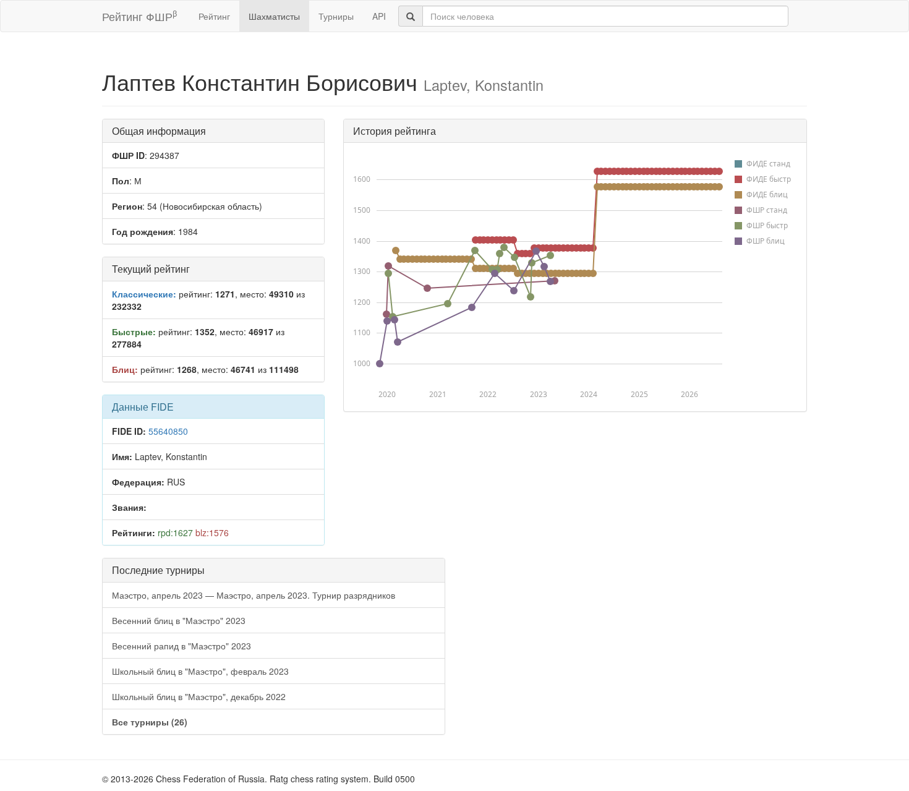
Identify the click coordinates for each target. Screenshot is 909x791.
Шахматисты (274, 16)
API (379, 16)
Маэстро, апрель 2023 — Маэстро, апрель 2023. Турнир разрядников (253, 595)
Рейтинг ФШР (139, 15)
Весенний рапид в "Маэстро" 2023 (181, 645)
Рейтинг (214, 16)
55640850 (168, 431)
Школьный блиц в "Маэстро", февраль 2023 (200, 671)
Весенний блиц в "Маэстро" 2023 (178, 620)
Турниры (336, 16)
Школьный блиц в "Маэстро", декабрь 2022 (199, 696)
